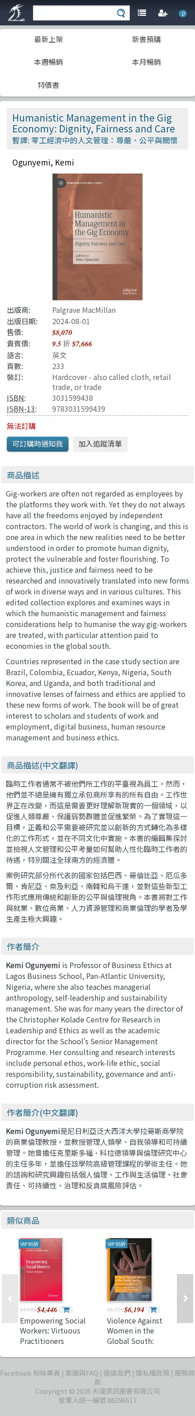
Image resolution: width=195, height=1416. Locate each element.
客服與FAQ (81, 1372)
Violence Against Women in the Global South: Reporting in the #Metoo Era (134, 1341)
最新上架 (48, 39)
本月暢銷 (146, 61)
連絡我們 (117, 1372)
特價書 (48, 84)
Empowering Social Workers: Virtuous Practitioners (53, 1330)
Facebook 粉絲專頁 (30, 1372)
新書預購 (146, 39)
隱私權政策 (153, 1372)
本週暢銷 (48, 61)
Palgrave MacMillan (84, 309)
